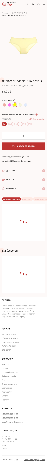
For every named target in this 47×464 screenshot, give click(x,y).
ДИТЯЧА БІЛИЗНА (18, 13)
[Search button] (28, 4)
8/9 (29, 124)
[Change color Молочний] (20, 104)
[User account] (33, 4)
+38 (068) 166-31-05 (10, 414)
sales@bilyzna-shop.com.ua (13, 422)
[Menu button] (44, 4)
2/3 (10, 124)
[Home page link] (9, 3)
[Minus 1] (42, 135)
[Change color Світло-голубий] (25, 104)
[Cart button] (38, 4)
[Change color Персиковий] (4, 104)
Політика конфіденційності (34, 460)
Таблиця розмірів (38, 119)
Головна (5, 13)
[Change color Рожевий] (9, 104)
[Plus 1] (5, 135)
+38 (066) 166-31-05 (10, 418)
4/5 (17, 124)
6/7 (23, 124)
